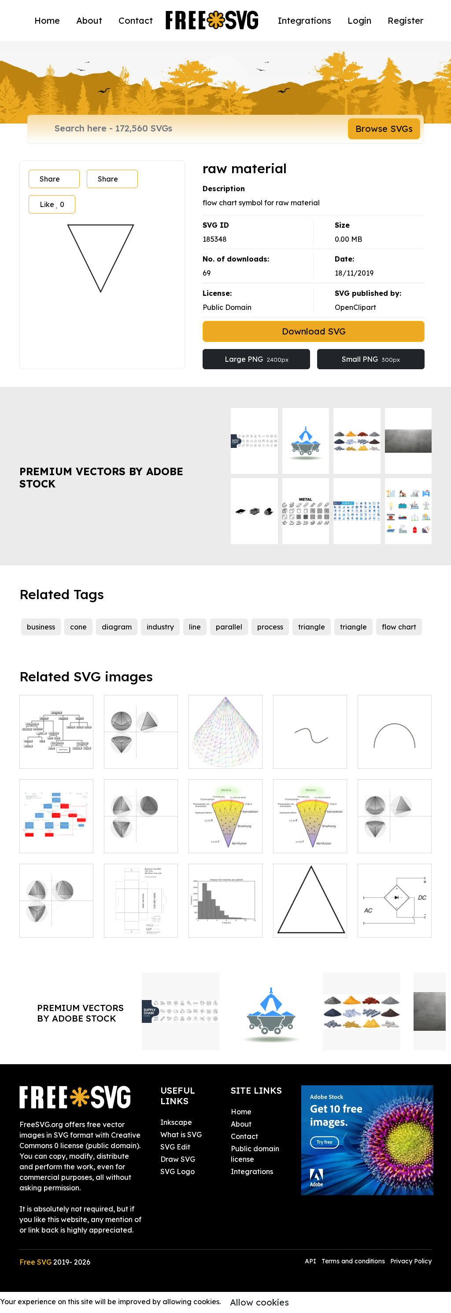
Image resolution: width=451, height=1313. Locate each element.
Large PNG (256, 359)
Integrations (304, 20)
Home (47, 20)
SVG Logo (177, 1171)
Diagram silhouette (225, 920)
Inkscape (176, 1122)
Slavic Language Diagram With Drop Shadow (56, 740)
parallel (229, 626)
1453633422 (302, 841)
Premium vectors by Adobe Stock (101, 477)
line (195, 626)
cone (78, 626)
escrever (382, 756)
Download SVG (314, 331)
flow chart (399, 626)
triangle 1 (299, 925)
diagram (117, 626)
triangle (311, 626)
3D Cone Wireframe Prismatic (225, 746)
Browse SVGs (384, 128)
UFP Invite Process (56, 835)
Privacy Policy (411, 1261)
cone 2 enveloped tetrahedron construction (395, 825)
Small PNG (371, 359)
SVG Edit (175, 1146)
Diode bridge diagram (395, 920)
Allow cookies (259, 1302)
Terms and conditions (353, 1261)
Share (50, 179)
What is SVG (181, 1134)
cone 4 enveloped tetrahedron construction (57, 909)
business (41, 626)
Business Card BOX (141, 920)
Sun (204, 841)
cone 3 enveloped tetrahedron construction (141, 825)
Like (52, 204)
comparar (300, 756)
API (311, 1261)
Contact (135, 20)
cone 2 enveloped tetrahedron (141, 746)
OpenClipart (355, 307)
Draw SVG (177, 1159)
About (89, 20)
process (270, 626)
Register (406, 20)
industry (160, 626)
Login (359, 20)
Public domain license (255, 1154)
